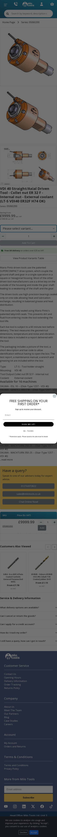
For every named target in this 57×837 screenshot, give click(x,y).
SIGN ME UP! (28, 424)
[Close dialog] (54, 396)
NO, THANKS (28, 431)
